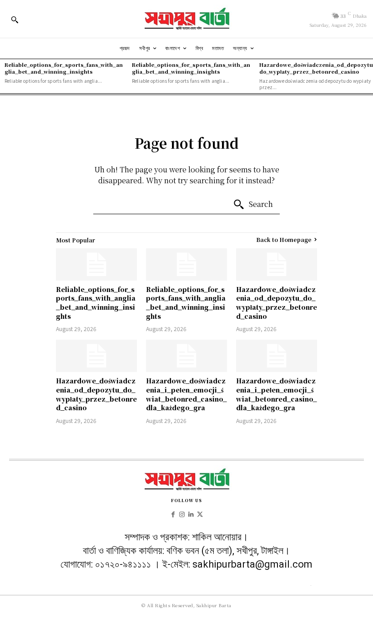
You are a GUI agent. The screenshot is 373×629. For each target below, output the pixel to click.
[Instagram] (181, 513)
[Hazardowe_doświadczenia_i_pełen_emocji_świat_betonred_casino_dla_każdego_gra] (186, 356)
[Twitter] (200, 513)
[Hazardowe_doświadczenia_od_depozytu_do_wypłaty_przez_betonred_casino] (276, 264)
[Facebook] (173, 513)
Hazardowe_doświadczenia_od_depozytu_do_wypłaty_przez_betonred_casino (276, 303)
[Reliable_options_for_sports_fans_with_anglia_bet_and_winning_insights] (96, 264)
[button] (14, 19)
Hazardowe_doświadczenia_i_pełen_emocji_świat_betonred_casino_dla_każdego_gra (186, 394)
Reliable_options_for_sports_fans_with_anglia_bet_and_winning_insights (64, 68)
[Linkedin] (191, 513)
